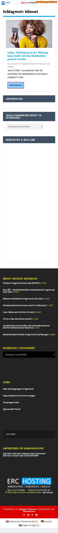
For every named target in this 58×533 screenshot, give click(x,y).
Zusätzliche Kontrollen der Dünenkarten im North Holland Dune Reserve (26, 326)
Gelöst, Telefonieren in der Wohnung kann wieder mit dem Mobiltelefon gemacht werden (27, 56)
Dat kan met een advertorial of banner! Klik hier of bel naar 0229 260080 (24, 454)
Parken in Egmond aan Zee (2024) (21, 283)
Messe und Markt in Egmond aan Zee (23, 298)
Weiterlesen (16, 85)
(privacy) (48, 492)
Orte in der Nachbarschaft (17, 318)
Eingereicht (25, 64)
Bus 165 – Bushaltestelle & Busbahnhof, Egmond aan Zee (29, 290)
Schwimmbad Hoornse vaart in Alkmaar (24, 305)
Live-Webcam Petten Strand (18, 312)
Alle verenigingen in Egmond (18, 388)
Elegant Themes (28, 509)
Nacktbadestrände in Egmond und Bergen (26, 334)
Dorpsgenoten (11, 402)
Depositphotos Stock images (19, 395)
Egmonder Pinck (11, 409)
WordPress (29, 511)
